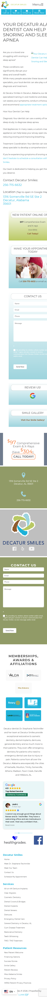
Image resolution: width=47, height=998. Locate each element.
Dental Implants (11, 906)
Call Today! (32, 234)
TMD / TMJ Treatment (13, 941)
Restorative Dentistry (13, 932)
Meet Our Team (10, 868)
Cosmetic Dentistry (12, 897)
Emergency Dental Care (14, 919)
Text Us (16, 13)
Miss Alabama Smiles (13, 974)
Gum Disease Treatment (14, 928)
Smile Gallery (9, 965)
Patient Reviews (11, 970)
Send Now (20, 367)
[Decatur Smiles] (14, 4)
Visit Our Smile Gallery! (33, 420)
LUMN (21, 995)
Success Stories (10, 961)
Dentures (8, 915)
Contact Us (9, 872)
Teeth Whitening (11, 936)
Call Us (6, 13)
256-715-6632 (12, 185)
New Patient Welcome (13, 952)
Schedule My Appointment (15, 877)
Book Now (39, 13)
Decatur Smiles (13, 854)
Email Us (27, 13)
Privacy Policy (10, 979)
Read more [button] (9, 825)
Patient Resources (15, 948)
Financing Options (12, 957)
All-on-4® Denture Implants (16, 889)
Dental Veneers (10, 910)
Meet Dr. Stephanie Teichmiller (17, 864)
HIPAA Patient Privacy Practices (17, 983)
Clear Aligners (10, 893)
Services (8, 884)
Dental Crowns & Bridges (14, 902)
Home (6, 859)
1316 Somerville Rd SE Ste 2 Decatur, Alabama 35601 (22, 200)
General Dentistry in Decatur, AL (18, 923)
